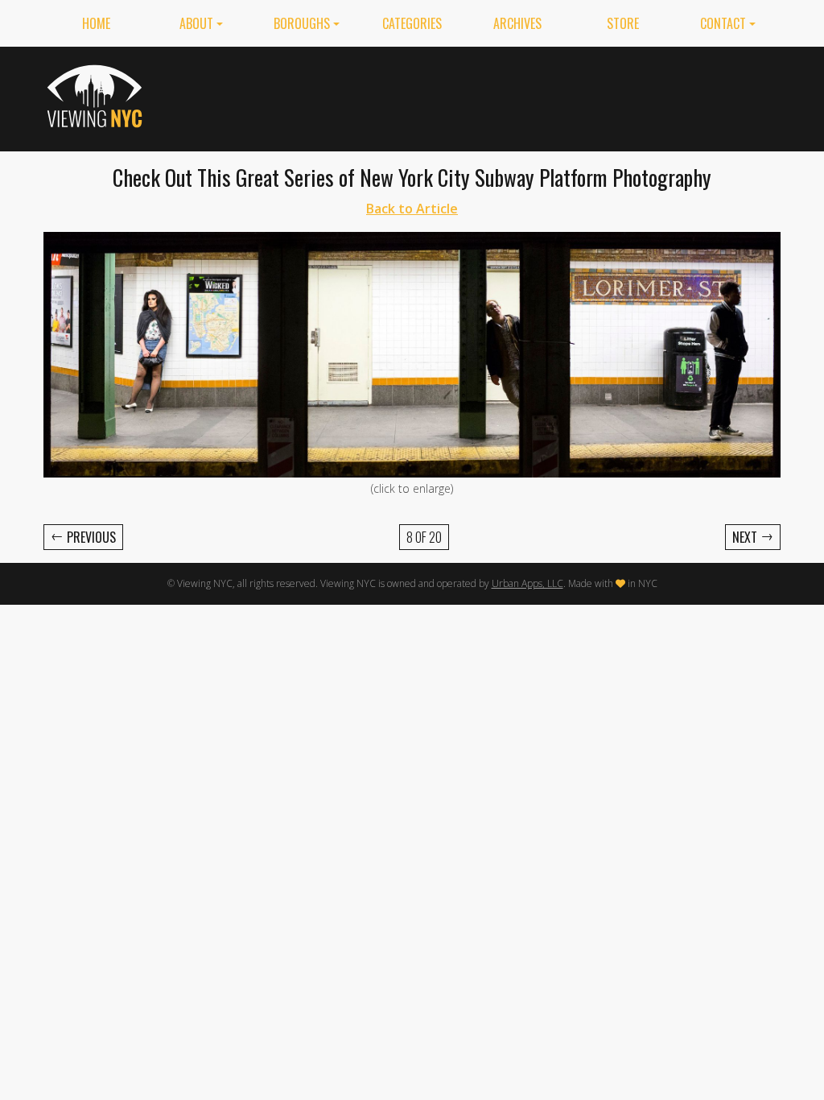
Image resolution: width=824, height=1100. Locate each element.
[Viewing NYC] (96, 96)
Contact (723, 23)
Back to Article (412, 208)
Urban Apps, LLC (527, 583)
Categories (412, 23)
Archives (517, 23)
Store (623, 23)
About (196, 23)
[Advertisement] (488, 96)
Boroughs (302, 23)
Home (96, 23)
